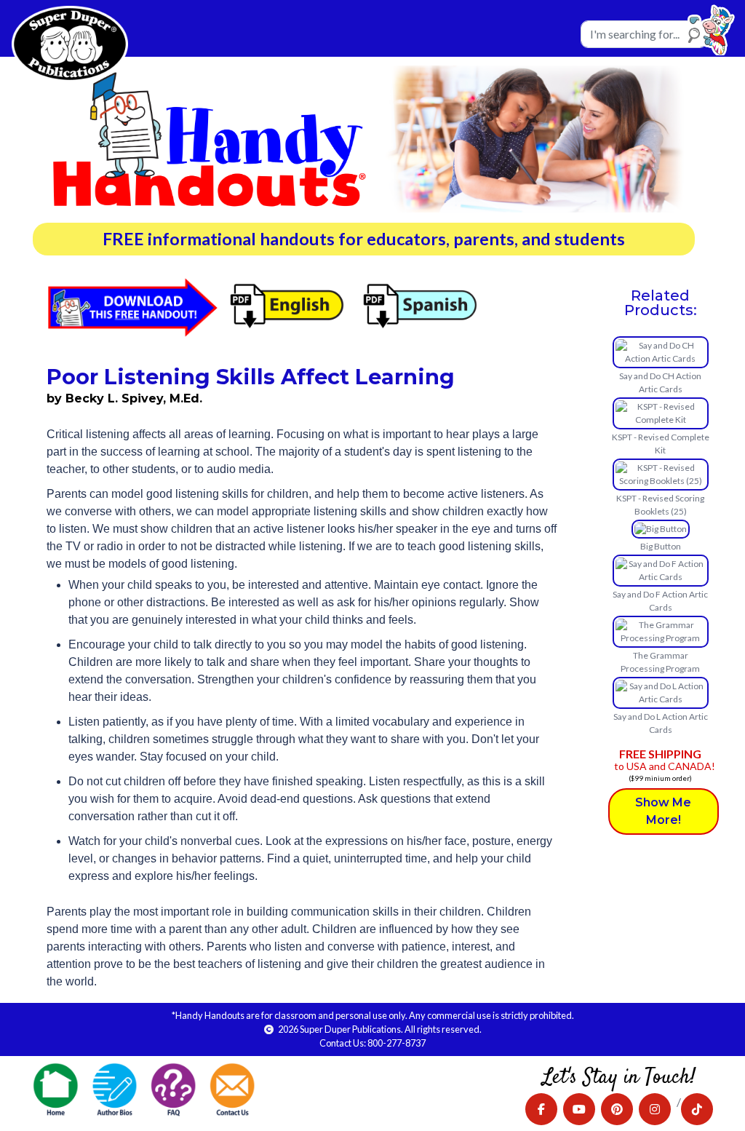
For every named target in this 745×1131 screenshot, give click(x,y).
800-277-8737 (396, 1043)
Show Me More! (663, 811)
